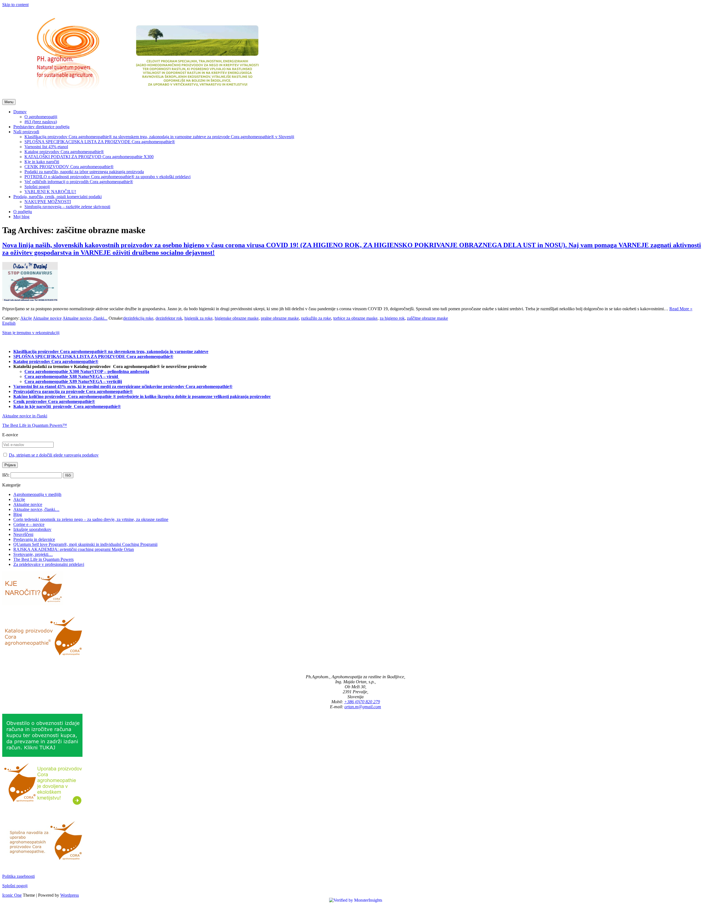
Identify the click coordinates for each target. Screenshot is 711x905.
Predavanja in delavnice (34, 539)
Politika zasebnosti (18, 876)
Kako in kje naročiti (32, 406)
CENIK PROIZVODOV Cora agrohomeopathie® (69, 166)
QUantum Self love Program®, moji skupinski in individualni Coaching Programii (85, 544)
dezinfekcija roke (138, 318)
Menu (8, 102)
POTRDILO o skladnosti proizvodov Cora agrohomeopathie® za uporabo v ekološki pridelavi (107, 176)
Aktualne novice (47, 318)
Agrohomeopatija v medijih (37, 494)
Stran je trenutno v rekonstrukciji (30, 332)
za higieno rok (392, 318)
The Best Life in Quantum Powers (43, 559)
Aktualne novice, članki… (36, 509)
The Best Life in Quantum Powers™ (34, 425)
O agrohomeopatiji (40, 116)
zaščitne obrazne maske (427, 318)
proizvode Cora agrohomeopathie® (87, 406)
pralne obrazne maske (280, 318)
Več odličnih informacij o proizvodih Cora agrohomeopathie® (78, 181)
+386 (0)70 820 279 (362, 701)
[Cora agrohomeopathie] (145, 96)
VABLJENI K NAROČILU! (50, 191)
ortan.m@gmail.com (362, 706)
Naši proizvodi (26, 131)
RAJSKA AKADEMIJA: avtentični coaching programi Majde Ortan (73, 549)
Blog (17, 514)
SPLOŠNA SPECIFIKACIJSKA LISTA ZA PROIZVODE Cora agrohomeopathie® (99, 141)
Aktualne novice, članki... (84, 318)
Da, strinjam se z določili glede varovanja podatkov (54, 455)
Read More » (680, 308)
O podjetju (22, 211)
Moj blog (21, 216)
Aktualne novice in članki (24, 416)
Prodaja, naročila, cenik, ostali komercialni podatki (57, 196)
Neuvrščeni (23, 534)
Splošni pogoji (37, 186)
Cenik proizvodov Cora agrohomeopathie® (54, 401)
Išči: (5, 475)
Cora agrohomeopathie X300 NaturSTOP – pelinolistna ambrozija (86, 371)
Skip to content (15, 4)
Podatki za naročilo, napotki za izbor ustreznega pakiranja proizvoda (84, 171)
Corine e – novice (28, 524)
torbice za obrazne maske (355, 318)
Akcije (26, 318)
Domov (20, 111)
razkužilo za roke (316, 318)
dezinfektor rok (169, 318)
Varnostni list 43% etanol (46, 146)
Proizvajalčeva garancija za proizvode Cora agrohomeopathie (71, 391)
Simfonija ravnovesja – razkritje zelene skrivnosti (67, 206)
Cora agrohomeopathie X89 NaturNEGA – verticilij (73, 381)
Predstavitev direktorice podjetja (41, 126)
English (9, 323)
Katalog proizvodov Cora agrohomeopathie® (64, 151)
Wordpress (69, 895)
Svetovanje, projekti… (33, 554)
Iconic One (12, 895)
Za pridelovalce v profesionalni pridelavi (48, 564)
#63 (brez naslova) (40, 121)
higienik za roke (198, 318)
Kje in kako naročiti (41, 161)
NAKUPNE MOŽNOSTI (47, 201)
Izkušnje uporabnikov (32, 529)
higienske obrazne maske (237, 318)
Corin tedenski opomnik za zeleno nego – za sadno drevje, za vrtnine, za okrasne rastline (90, 519)
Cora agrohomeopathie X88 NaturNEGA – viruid (71, 376)
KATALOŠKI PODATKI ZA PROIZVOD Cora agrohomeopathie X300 (89, 156)
